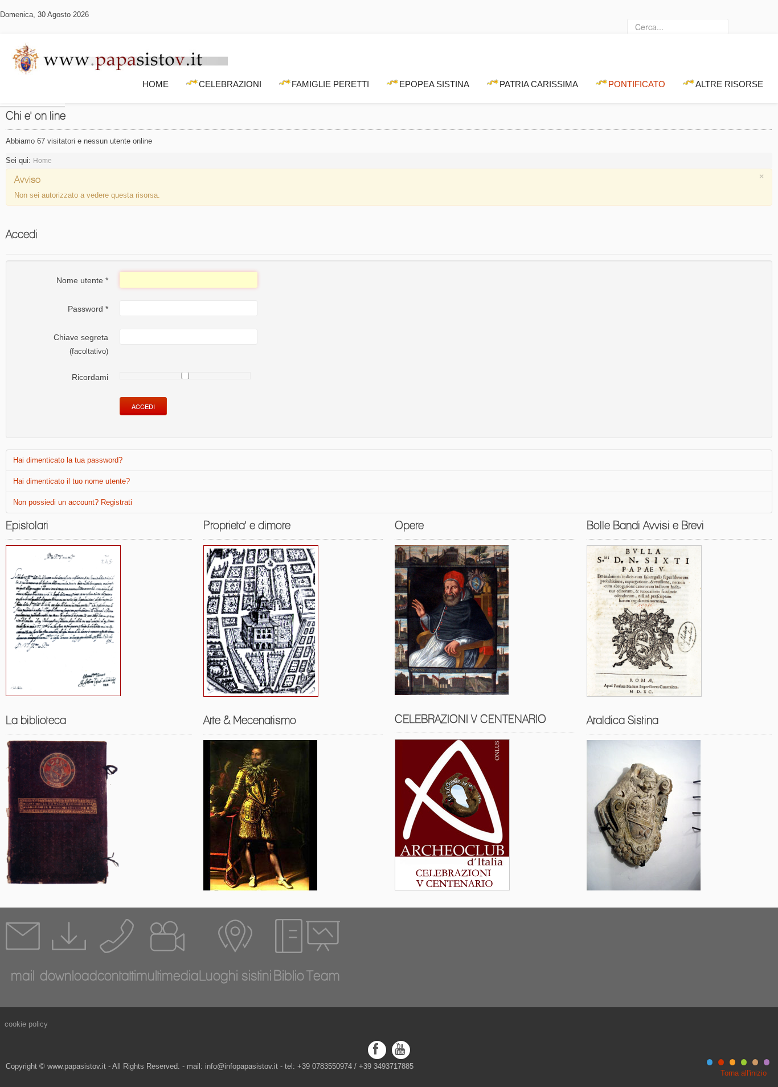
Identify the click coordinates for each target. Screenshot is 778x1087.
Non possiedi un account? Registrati (72, 502)
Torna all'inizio (743, 1073)
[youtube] (401, 1049)
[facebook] (377, 1049)
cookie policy (26, 1024)
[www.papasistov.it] (114, 56)
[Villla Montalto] (260, 620)
